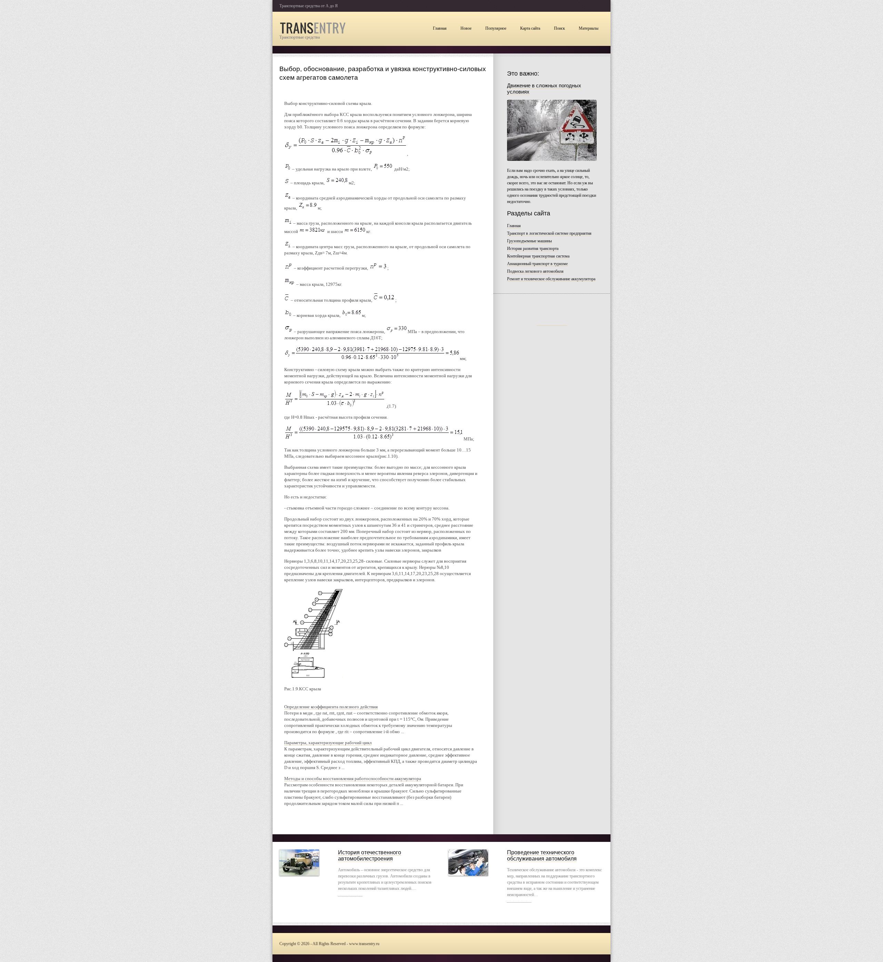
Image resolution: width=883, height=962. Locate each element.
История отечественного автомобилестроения (369, 855)
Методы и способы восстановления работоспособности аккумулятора (352, 778)
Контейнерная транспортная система (538, 256)
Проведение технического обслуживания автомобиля (542, 855)
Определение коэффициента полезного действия (331, 706)
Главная (440, 28)
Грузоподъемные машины (529, 241)
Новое (466, 28)
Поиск (559, 28)
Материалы (588, 28)
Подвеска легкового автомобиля (535, 271)
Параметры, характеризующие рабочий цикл (327, 742)
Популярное (495, 28)
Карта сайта (530, 28)
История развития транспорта (532, 248)
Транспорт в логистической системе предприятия (549, 233)
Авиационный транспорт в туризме (537, 263)
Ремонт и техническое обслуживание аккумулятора (551, 278)
